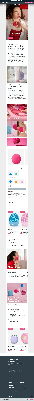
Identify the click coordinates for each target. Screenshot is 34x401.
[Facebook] (24, 385)
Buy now (10, 37)
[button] (31, 396)
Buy (31, 399)
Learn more (11, 100)
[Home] (17, 5)
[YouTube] (24, 387)
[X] (22, 387)
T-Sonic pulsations (12, 242)
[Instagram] (22, 385)
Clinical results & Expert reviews (15, 245)
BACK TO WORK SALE (28, 2)
